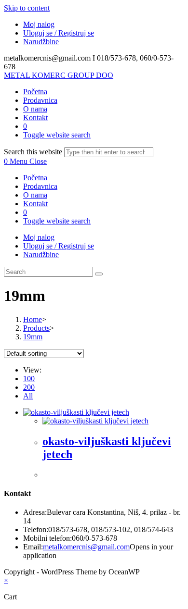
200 (29, 387)
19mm (32, 337)
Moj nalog (38, 24)
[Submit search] (99, 274)
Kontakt (35, 203)
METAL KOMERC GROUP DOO (58, 75)
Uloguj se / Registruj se (58, 33)
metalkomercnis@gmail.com (86, 547)
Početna (35, 178)
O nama (35, 195)
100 (29, 378)
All (28, 396)
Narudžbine (41, 41)
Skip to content (27, 8)
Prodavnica (40, 186)
